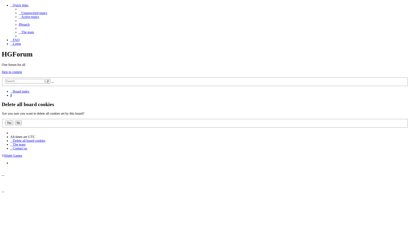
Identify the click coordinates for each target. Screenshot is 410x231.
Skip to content (12, 72)
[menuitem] (33, 13)
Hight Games (13, 155)
